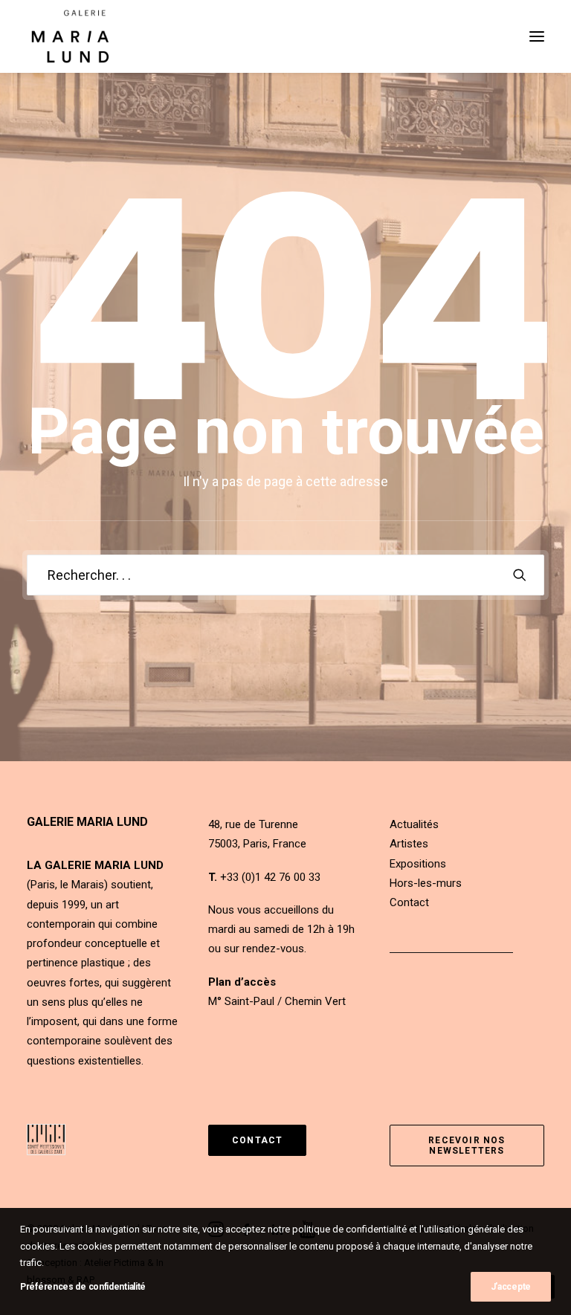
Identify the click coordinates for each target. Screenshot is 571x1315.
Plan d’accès (242, 982)
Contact (409, 902)
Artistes (409, 843)
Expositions (418, 863)
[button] (537, 36)
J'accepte (511, 1287)
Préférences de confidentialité (83, 1287)
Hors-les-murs (426, 883)
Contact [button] (257, 1140)
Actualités (414, 824)
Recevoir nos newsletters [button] (468, 1145)
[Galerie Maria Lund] (70, 36)
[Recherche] (285, 575)
